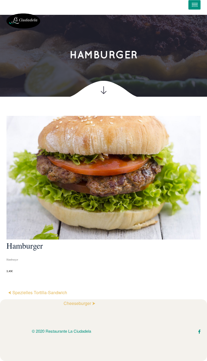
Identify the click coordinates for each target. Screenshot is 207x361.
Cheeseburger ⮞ (79, 303)
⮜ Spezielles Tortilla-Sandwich (37, 292)
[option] (103, 195)
